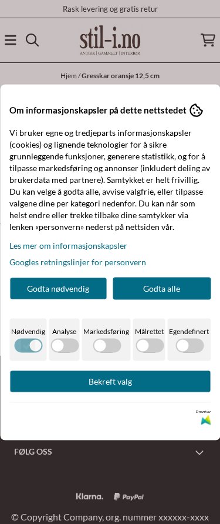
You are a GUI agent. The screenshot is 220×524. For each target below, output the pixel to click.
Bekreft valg (110, 381)
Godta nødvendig (58, 288)
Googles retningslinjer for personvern (77, 261)
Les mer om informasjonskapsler (68, 245)
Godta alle (161, 288)
